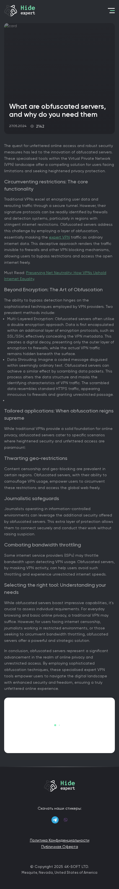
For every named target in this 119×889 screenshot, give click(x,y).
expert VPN (59, 237)
